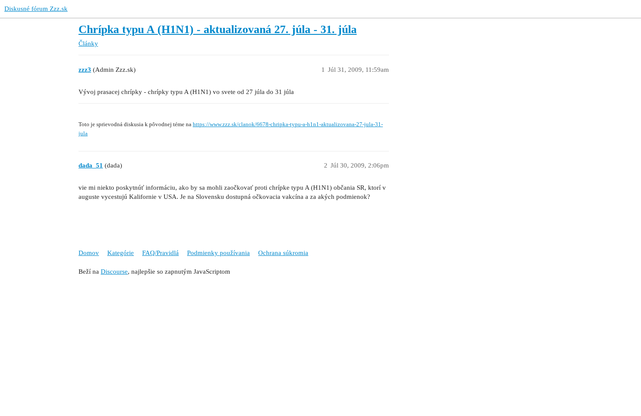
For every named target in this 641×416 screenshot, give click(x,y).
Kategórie (120, 252)
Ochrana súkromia (283, 252)
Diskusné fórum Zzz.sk (36, 8)
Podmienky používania (218, 252)
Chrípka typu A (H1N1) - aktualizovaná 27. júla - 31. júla (217, 29)
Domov (88, 252)
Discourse (114, 271)
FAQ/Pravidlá (160, 252)
